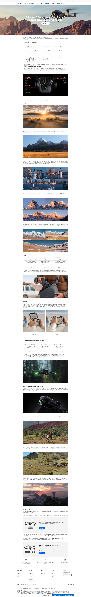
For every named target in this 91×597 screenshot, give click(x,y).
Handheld (18, 573)
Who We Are (22, 584)
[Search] (69, 3)
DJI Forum (53, 573)
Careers (30, 584)
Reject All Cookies (57, 595)
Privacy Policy (20, 588)
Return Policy (30, 576)
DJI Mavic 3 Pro (31, 44)
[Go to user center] (73, 3)
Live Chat (66, 562)
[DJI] (18, 584)
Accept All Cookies (68, 595)
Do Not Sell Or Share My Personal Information (34, 588)
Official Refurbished (42, 573)
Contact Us (26, 584)
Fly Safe (53, 576)
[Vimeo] (71, 584)
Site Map (54, 588)
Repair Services (31, 579)
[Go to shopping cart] (71, 3)
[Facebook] (67, 584)
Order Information (31, 573)
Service (18, 576)
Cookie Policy (53, 593)
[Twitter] (68, 584)
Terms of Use (50, 588)
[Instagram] (73, 584)
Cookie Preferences (25, 588)
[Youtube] (70, 584)
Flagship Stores (34, 584)
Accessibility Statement (44, 588)
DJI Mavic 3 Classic (60, 44)
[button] (69, 1)
